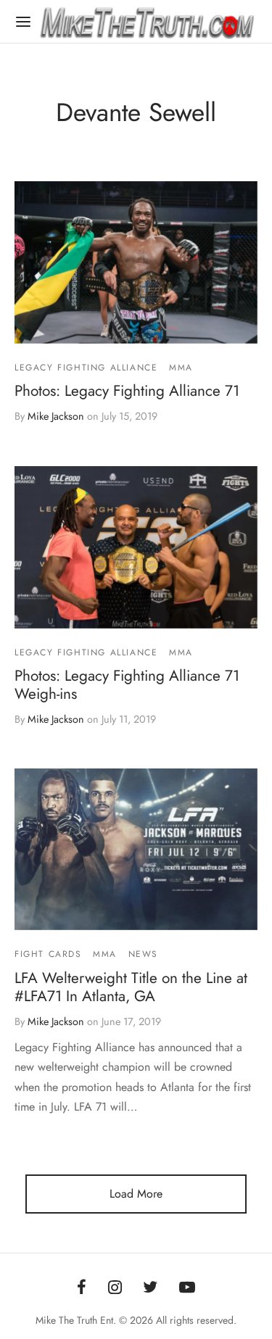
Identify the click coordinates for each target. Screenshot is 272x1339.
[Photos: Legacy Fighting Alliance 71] (136, 262)
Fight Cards (48, 954)
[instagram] (115, 1288)
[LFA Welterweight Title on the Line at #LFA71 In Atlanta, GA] (136, 849)
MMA (181, 367)
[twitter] (150, 1288)
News (143, 954)
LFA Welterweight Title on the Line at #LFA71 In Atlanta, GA (131, 987)
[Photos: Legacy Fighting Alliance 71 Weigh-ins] (136, 547)
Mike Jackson (56, 416)
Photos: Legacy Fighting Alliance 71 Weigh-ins (127, 685)
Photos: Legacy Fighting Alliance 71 (127, 391)
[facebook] (82, 1288)
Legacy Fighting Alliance (86, 367)
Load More (136, 1193)
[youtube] (187, 1288)
